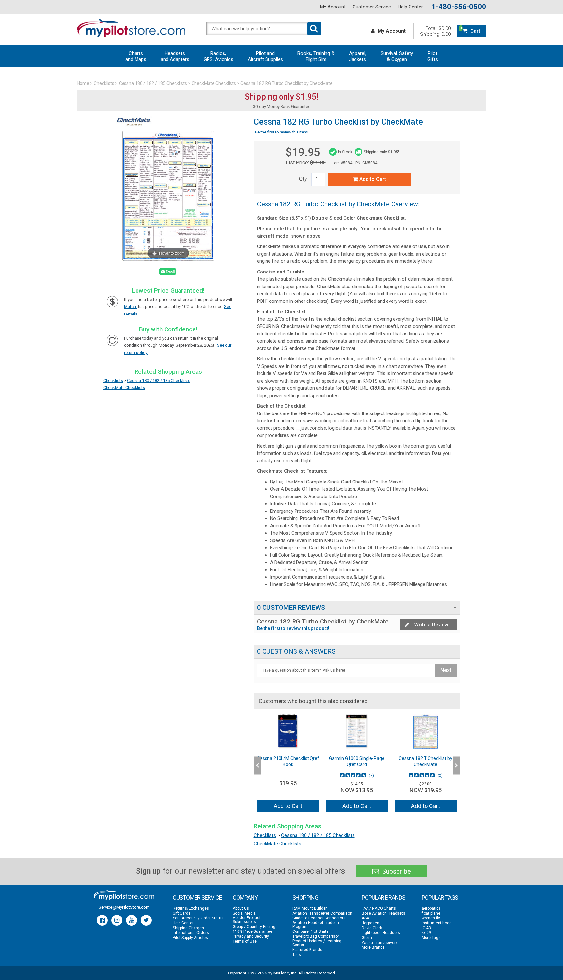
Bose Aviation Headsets (383, 913)
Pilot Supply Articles (190, 938)
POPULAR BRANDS (383, 897)
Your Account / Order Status (198, 918)
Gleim (367, 938)
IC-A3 (426, 928)
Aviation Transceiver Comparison (322, 913)
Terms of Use (245, 941)
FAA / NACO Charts (379, 908)
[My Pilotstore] (124, 895)
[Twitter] (146, 920)
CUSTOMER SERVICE (197, 897)
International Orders (191, 933)
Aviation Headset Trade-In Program (315, 925)
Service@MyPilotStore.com (124, 907)
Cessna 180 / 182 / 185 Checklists (153, 83)
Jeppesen (370, 923)
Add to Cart (372, 179)
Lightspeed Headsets (381, 933)
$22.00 (318, 163)
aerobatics (431, 908)
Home (83, 83)
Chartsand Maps (135, 56)
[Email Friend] (167, 272)
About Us (241, 908)
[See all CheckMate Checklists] (134, 127)
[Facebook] (102, 920)
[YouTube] (131, 920)
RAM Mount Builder (309, 908)
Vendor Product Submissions (247, 920)
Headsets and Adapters (175, 56)
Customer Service (372, 7)
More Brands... (375, 947)
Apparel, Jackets (357, 56)
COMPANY (245, 897)
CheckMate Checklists (214, 83)
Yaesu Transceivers (380, 943)
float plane (431, 913)
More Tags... (432, 938)
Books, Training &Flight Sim (316, 56)
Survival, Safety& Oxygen (397, 56)
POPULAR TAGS (440, 897)
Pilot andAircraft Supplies (265, 56)
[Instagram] (116, 920)
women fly (431, 918)
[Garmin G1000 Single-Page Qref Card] (357, 731)
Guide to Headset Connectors (319, 918)
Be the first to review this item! (281, 132)
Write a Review (430, 625)
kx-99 (426, 933)
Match (130, 306)
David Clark (372, 928)
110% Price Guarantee (252, 931)
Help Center (410, 7)
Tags (296, 955)
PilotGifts (432, 56)
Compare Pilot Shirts (310, 931)
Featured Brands (307, 950)
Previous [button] (257, 766)
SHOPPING (305, 897)
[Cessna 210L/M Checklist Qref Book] (288, 731)
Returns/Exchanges (191, 908)
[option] (288, 765)
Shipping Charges (188, 928)
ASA (365, 918)
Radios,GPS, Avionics (218, 56)
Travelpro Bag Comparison (316, 936)
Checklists (104, 83)
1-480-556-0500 (459, 6)
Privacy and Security (251, 936)
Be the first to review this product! (293, 628)
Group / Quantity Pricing (254, 927)
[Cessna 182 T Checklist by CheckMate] (426, 731)
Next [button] (456, 766)
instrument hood (437, 923)
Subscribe (396, 871)
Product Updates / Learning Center (316, 943)
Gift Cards (182, 913)
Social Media (244, 913)
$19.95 (302, 152)
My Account (333, 7)
